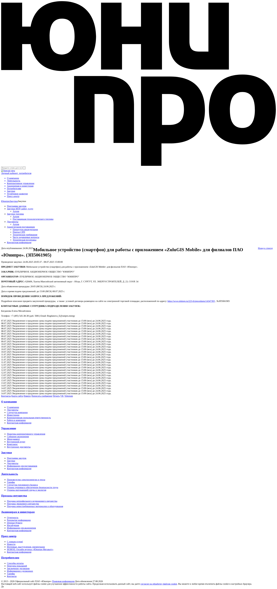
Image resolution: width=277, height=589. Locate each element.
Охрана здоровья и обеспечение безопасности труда (32, 487)
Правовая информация (63, 581)
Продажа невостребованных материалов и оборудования (35, 506)
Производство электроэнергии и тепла (26, 479)
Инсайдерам (13, 525)
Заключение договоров (18, 568)
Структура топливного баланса (22, 485)
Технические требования (25, 234)
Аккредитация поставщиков (21, 227)
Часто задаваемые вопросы (26, 237)
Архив (16, 211)
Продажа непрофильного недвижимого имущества (32, 501)
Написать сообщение (41, 396)
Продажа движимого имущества (23, 503)
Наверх (27, 396)
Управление (8, 428)
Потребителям (10, 557)
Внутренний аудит (16, 441)
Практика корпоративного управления (26, 434)
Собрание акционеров (18, 436)
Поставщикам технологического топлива (33, 219)
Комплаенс (12, 444)
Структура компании (17, 412)
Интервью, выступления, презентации (26, 547)
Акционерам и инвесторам (18, 511)
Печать (56, 396)
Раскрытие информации (19, 520)
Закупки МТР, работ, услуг (20, 208)
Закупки (14, 201)
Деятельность (9, 474)
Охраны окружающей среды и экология (26, 490)
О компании (9, 401)
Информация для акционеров (21, 528)
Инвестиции (13, 415)
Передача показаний (17, 566)
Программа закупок (16, 206)
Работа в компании (16, 420)
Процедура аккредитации (25, 229)
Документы (12, 221)
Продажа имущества (14, 495)
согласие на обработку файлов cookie (159, 584)
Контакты (6, 396)
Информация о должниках (20, 571)
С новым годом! (15, 541)
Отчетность (12, 517)
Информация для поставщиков (22, 466)
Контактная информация (19, 242)
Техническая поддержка (24, 240)
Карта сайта (17, 396)
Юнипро (5, 201)
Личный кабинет (16, 173)
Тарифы (11, 482)
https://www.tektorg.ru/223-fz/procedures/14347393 (191, 301)
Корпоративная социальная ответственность (29, 417)
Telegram (68, 396)
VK (62, 396)
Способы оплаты (15, 563)
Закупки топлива (15, 214)
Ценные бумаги (14, 523)
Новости (11, 544)
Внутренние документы (19, 447)
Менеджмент (13, 439)
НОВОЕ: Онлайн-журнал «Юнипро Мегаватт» (30, 549)
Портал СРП (19, 232)
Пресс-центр (8, 536)
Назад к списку (265, 248)
